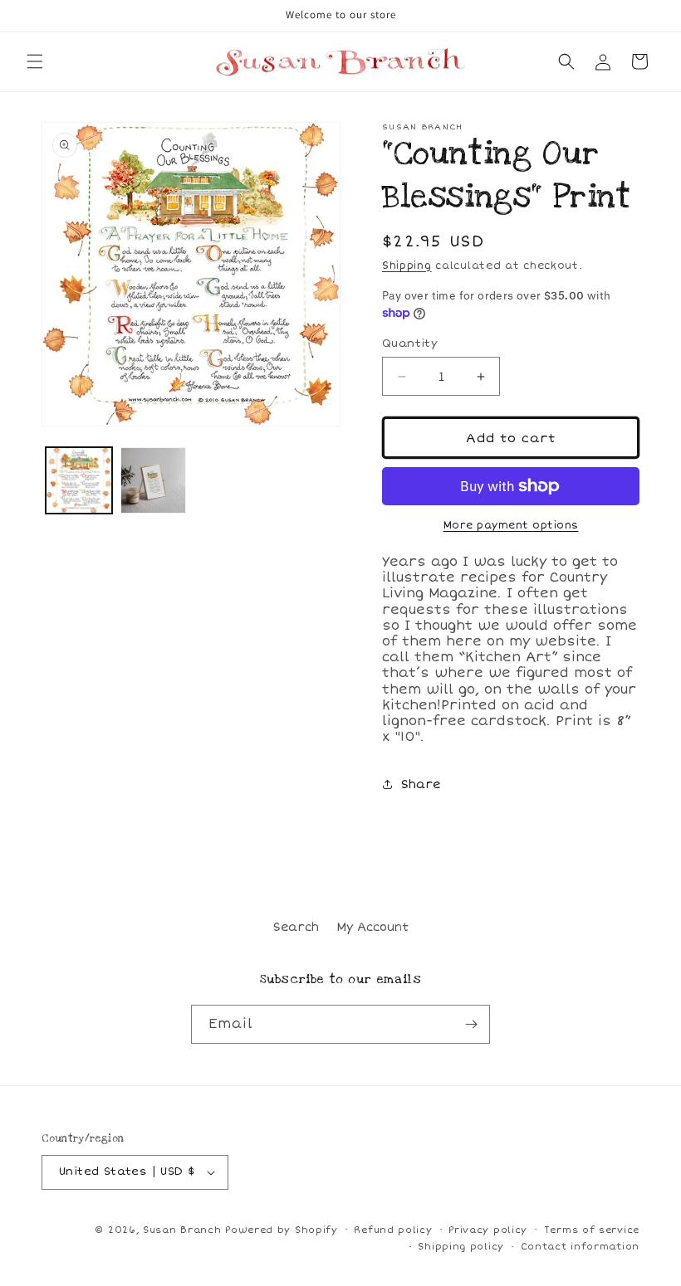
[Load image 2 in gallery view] (153, 480)
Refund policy (393, 1230)
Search (296, 927)
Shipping (407, 266)
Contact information (580, 1246)
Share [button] (420, 784)
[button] (35, 61)
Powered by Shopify (281, 1230)
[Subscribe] (471, 1024)
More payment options (511, 525)
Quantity (410, 343)
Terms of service (591, 1230)
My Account (372, 927)
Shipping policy (461, 1246)
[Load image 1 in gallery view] (79, 480)
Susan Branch (182, 1230)
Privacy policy (487, 1230)
